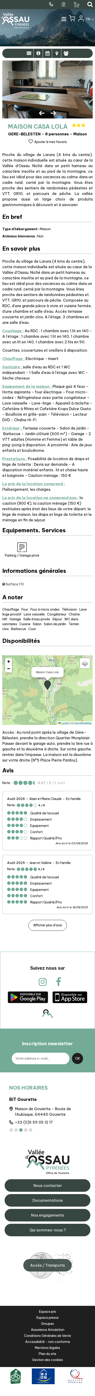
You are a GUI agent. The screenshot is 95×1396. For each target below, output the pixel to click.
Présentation (28, 53)
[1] (11, 1130)
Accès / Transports (47, 1265)
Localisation (56, 53)
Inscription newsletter (47, 1043)
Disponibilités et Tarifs (47, 53)
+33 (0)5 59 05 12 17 (34, 1122)
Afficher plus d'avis (47, 925)
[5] (31, 1130)
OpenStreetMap (83, 723)
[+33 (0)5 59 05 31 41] (51, 4)
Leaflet (65, 723)
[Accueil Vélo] (15, 1375)
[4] (26, 1130)
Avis (66, 53)
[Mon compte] (80, 19)
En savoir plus (38, 53)
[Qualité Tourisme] (75, 1375)
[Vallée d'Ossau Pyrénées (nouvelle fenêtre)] (28, 996)
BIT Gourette (23, 1099)
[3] (21, 1130)
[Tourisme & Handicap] (43, 1375)
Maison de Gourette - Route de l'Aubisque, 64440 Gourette (43, 1111)
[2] (16, 1130)
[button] (72, 19)
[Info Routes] (77, 4)
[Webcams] (64, 4)
